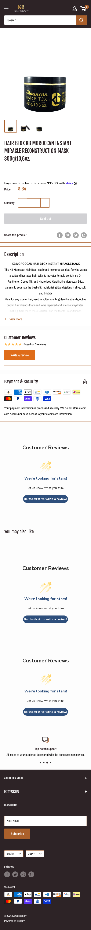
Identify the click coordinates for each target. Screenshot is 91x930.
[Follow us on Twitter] (15, 874)
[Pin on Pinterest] (68, 235)
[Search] (81, 20)
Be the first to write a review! (45, 499)
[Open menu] (6, 8)
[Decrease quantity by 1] (22, 202)
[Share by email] (84, 235)
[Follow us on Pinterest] (31, 874)
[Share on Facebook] (60, 235)
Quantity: (9, 203)
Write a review (20, 355)
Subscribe (17, 833)
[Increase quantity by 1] (45, 202)
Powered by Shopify (14, 921)
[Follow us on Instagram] (23, 874)
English (10, 853)
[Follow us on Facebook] (7, 874)
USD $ (31, 853)
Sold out (45, 218)
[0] (83, 8)
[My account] (75, 8)
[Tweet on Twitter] (76, 235)
